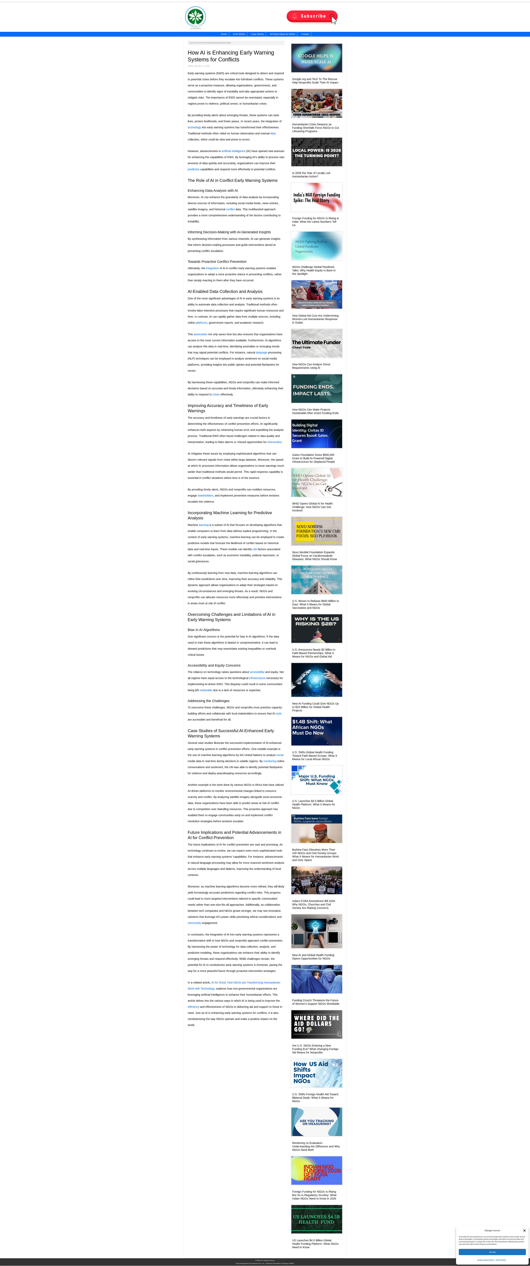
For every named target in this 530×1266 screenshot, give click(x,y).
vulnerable (206, 690)
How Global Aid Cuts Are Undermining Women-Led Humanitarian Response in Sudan (315, 319)
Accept (492, 1252)
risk (255, 549)
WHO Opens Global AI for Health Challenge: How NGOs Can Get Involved (312, 507)
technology (194, 127)
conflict (230, 209)
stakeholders (205, 495)
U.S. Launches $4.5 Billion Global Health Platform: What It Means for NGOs (313, 804)
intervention (274, 442)
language (261, 352)
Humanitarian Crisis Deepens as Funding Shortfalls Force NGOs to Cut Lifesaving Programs (315, 128)
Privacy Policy (501, 1260)
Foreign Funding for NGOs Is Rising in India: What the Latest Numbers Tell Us (315, 222)
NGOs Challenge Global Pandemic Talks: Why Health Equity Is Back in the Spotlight (314, 270)
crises (216, 394)
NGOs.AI (212, 18)
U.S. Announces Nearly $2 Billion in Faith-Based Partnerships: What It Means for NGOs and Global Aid (313, 653)
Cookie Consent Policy (485, 1260)
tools (279, 713)
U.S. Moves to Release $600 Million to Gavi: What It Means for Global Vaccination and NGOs (315, 604)
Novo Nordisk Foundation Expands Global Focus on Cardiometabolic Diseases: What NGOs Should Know (314, 556)
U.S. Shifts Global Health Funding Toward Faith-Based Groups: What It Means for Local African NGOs (314, 756)
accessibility (257, 671)
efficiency (193, 1006)
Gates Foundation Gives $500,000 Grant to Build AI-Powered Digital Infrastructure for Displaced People (313, 458)
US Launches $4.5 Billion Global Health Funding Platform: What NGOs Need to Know (315, 1244)
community (194, 922)
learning (204, 524)
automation (200, 334)
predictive (193, 169)
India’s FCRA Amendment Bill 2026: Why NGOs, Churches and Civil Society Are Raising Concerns (314, 904)
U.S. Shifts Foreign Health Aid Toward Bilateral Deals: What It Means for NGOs (315, 1098)
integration (212, 268)
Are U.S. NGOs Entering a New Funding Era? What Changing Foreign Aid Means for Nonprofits (315, 1049)
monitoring (269, 761)
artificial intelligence (233, 151)
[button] (524, 1230)
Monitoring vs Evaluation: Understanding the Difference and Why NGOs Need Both (316, 1146)
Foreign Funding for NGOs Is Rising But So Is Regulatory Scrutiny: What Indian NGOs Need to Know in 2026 (314, 1195)
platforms (201, 322)
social (280, 755)
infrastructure (257, 678)
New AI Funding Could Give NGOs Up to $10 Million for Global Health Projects (315, 707)
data (273, 133)
